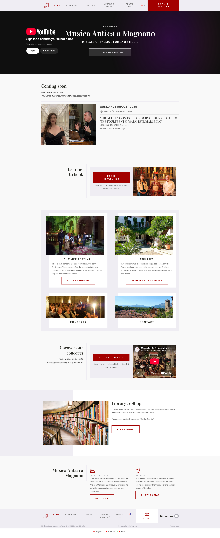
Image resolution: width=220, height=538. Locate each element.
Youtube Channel (111, 358)
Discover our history (110, 52)
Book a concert (163, 5)
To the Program (78, 281)
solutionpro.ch (133, 526)
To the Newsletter (111, 177)
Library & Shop (109, 5)
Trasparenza (174, 526)
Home (57, 5)
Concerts (71, 5)
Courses (88, 5)
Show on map (150, 495)
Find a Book (125, 429)
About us (129, 5)
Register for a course (147, 281)
